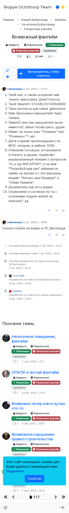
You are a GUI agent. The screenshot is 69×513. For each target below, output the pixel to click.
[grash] (6, 405)
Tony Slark (19, 275)
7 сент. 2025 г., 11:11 (33, 361)
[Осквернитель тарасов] (6, 338)
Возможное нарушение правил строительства (33, 436)
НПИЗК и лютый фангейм (35, 372)
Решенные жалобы (27, 50)
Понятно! (34, 479)
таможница (14, 88)
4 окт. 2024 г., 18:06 (35, 222)
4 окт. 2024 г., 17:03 (35, 88)
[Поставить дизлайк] (63, 211)
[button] (5, 507)
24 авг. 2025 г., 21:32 (33, 392)
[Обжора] (6, 436)
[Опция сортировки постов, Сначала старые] (7, 70)
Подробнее (15, 471)
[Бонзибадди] (6, 374)
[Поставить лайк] (49, 211)
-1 (56, 210)
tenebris (17, 291)
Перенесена (34, 44)
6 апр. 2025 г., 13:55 (33, 423)
